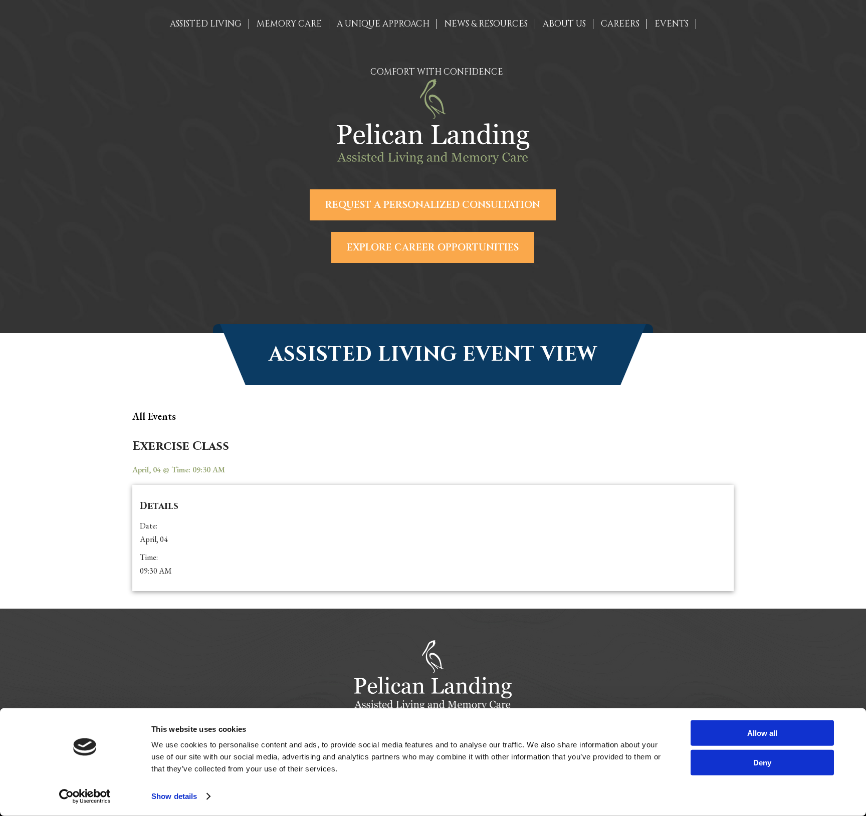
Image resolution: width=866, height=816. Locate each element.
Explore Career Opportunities (433, 247)
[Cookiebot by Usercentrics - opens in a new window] (85, 796)
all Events (154, 416)
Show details (174, 796)
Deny (762, 762)
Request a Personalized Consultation (432, 204)
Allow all (762, 733)
